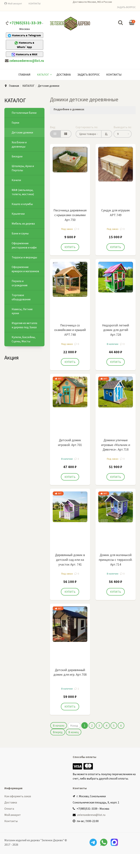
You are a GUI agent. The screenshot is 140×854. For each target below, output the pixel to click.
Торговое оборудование (21, 297)
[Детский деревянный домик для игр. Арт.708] (70, 624)
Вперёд (58, 732)
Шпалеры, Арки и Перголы (23, 168)
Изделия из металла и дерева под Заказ (24, 325)
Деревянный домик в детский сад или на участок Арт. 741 (70, 559)
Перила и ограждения (19, 283)
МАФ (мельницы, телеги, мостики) (23, 192)
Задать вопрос (88, 74)
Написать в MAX (26, 54)
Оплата (9, 808)
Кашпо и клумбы (22, 204)
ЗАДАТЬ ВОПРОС (126, 7)
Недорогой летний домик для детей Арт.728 (115, 330)
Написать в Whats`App (25, 45)
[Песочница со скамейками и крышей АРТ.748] (70, 279)
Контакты (114, 74)
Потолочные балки (24, 112)
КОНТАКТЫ (34, 3)
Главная (24, 74)
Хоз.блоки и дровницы (19, 144)
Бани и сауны (20, 233)
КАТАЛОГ (43, 74)
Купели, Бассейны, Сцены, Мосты (24, 339)
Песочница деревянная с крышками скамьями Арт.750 (70, 215)
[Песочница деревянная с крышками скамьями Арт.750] (70, 159)
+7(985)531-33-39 (25, 22)
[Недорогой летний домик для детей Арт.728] (115, 277)
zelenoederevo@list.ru (26, 61)
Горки (15, 122)
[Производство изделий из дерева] (70, 23)
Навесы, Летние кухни (22, 311)
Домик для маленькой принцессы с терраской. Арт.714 (116, 559)
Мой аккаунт (15, 3)
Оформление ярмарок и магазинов (25, 269)
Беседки (17, 156)
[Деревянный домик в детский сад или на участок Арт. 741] (70, 506)
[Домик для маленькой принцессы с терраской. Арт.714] (115, 506)
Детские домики (22, 132)
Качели (16, 180)
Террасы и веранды (24, 257)
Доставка (64, 74)
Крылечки (18, 213)
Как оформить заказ (17, 796)
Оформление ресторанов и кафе (24, 245)
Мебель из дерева (23, 223)
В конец (73, 732)
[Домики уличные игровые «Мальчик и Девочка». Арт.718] (115, 391)
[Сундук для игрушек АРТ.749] (115, 164)
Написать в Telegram (26, 35)
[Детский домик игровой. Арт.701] (70, 391)
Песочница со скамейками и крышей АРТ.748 (70, 330)
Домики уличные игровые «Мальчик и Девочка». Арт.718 (115, 444)
